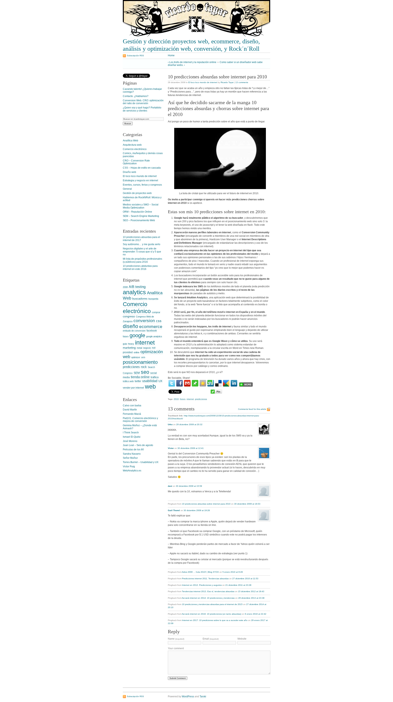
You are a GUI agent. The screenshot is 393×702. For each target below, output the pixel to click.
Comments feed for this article (252, 409)
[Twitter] (171, 383)
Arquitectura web (132, 144)
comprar (156, 312)
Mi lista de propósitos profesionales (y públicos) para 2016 (142, 260)
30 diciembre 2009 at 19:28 (197, 510)
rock (144, 366)
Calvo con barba (132, 405)
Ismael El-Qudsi (131, 436)
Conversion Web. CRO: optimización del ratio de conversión (143, 102)
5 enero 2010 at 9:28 (232, 572)
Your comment (176, 648)
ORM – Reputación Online (137, 211)
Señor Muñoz (130, 457)
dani (170, 486)
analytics (134, 292)
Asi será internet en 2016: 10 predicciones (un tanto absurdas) (211, 614)
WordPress (188, 696)
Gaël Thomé (174, 510)
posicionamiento (140, 362)
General (127, 188)
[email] (187, 383)
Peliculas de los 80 (133, 449)
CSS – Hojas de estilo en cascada (142, 167)
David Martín (130, 409)
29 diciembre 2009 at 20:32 (189, 424)
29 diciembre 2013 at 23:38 (251, 598)
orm (143, 357)
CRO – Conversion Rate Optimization (136, 162)
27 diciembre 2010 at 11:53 (245, 578)
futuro (182, 399)
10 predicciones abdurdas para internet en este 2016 (140, 267)
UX (160, 381)
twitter (138, 381)
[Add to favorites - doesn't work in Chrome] (203, 383)
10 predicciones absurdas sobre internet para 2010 (206, 504)
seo (145, 372)
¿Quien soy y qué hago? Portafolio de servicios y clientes (142, 109)
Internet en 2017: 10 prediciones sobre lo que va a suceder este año (214, 620)
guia (125, 344)
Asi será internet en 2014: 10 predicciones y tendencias (208, 598)
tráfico (155, 377)
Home (171, 55)
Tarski (203, 696)
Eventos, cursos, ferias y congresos (142, 184)
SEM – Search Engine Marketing (141, 216)
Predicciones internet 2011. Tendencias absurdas (205, 578)
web (150, 386)
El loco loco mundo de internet (202, 82)
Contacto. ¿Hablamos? (135, 96)
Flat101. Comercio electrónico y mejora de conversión (140, 420)
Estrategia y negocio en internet (140, 180)
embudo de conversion (134, 330)
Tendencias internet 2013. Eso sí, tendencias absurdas (208, 591)
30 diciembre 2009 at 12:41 (190, 448)
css (158, 321)
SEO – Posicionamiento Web (139, 220)
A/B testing (137, 287)
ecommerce (150, 326)
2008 (125, 287)
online (136, 352)
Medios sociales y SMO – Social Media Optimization (140, 206)
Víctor (171, 448)
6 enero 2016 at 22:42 (255, 614)
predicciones (201, 399)
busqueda (153, 298)
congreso (129, 316)
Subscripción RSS (135, 55)
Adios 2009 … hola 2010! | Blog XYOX (200, 572)
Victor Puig (129, 466)
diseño (130, 326)
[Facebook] (179, 383)
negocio (147, 348)
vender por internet (133, 387)
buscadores (139, 298)
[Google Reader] (226, 383)
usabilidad (149, 381)
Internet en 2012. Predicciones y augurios (202, 585)
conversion (144, 320)
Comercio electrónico (135, 149)
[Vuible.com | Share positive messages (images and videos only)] (195, 385)
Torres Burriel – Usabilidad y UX (140, 462)
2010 (176, 399)
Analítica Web (130, 140)
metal (139, 348)
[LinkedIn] (234, 383)
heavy (131, 344)
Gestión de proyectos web (137, 193)
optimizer (135, 357)
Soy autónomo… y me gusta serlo (141, 244)
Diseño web (129, 172)
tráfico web (128, 381)
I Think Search (131, 432)
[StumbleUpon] (210, 383)
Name (176, 638)
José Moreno (130, 441)
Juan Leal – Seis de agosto (138, 445)
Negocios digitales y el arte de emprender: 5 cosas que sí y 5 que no (142, 251)
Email (211, 638)
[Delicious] (218, 383)
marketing (129, 347)
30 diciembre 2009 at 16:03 (247, 504)
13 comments (241, 82)
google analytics (154, 336)
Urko (170, 424)
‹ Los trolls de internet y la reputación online (192, 62)
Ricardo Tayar (227, 82)
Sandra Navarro (132, 453)
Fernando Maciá (132, 413)
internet (190, 399)
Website (241, 638)
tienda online (140, 377)
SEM (137, 372)
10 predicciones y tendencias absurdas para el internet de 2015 (212, 604)
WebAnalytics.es (132, 470)
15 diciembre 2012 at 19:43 (251, 591)
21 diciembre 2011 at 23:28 (238, 585)
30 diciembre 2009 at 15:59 (189, 486)
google (137, 335)
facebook (152, 330)
